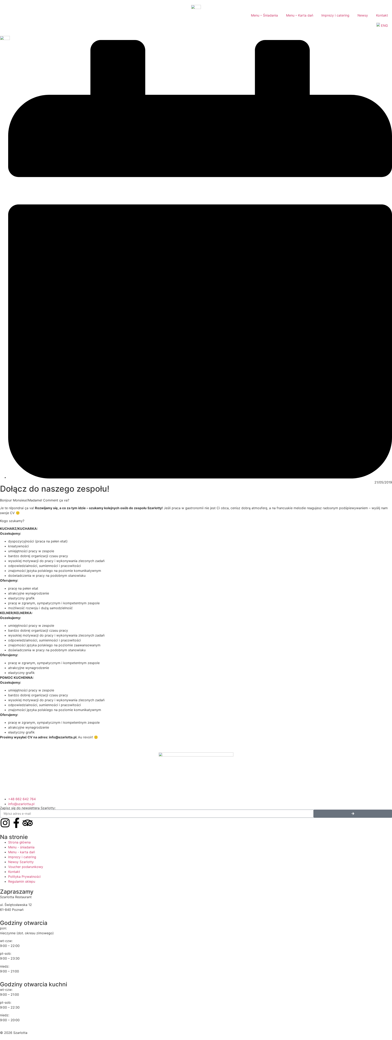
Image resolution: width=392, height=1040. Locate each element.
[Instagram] (5, 823)
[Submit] (353, 814)
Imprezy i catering (335, 15)
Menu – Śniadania (264, 15)
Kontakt (382, 15)
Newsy (362, 15)
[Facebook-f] (16, 823)
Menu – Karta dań (299, 15)
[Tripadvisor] (27, 823)
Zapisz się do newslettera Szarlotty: (28, 808)
